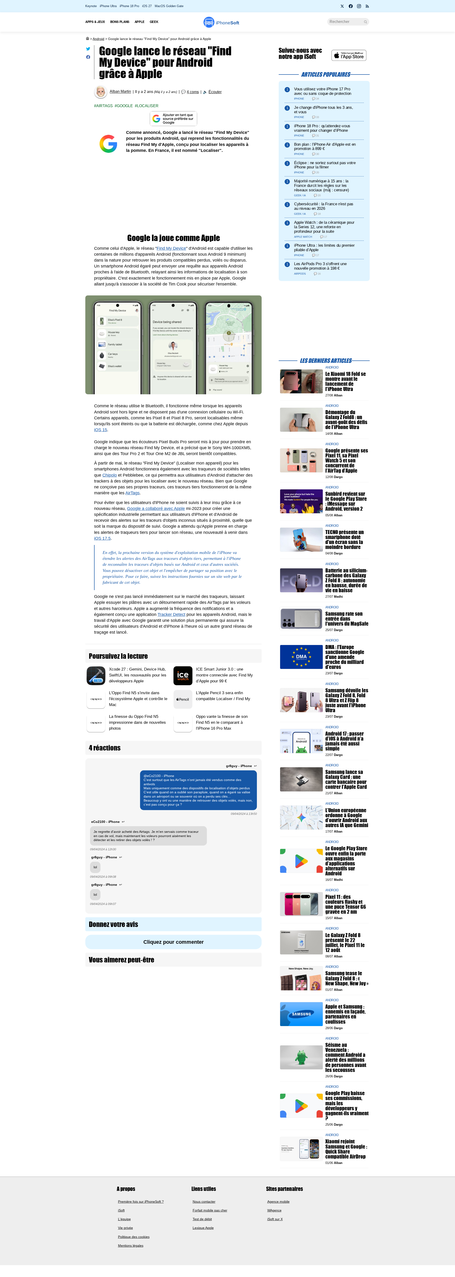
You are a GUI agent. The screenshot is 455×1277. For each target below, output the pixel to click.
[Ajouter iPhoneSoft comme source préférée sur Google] (173, 118)
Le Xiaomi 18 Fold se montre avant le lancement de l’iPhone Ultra (345, 381)
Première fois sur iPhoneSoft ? (141, 1201)
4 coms (193, 92)
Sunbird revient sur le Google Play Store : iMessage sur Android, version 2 (346, 501)
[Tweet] (88, 50)
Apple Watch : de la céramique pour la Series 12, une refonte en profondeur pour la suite (324, 227)
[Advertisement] (173, 194)
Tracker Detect (171, 614)
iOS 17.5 (102, 538)
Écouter (215, 92)
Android (98, 39)
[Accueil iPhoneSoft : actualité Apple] (87, 39)
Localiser (148, 106)
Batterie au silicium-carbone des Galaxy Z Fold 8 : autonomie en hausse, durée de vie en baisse (346, 580)
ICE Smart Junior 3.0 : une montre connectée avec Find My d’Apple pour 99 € (224, 675)
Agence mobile (278, 1201)
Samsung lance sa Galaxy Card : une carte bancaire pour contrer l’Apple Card (346, 779)
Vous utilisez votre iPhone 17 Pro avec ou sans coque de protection (322, 91)
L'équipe (124, 1219)
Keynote (91, 6)
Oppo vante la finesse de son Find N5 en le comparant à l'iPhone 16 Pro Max (222, 722)
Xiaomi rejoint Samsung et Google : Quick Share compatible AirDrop (346, 1149)
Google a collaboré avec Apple (156, 508)
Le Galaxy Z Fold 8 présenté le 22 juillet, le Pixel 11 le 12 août (345, 942)
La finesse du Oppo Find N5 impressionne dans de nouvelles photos (137, 722)
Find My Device (171, 248)
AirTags (132, 493)
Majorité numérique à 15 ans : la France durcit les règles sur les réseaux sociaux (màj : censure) (321, 185)
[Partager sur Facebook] (88, 58)
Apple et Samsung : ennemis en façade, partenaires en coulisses (345, 1014)
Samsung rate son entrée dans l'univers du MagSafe (347, 618)
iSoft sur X (275, 1219)
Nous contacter (204, 1201)
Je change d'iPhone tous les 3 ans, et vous (323, 109)
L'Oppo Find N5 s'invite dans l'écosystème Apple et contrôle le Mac (138, 699)
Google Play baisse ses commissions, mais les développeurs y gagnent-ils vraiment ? (347, 1106)
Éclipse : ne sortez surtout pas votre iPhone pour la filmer (324, 165)
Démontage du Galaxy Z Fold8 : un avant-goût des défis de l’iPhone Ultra (346, 420)
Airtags (104, 106)
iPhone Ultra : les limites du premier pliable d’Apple (324, 247)
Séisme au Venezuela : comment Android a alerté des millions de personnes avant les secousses (345, 1057)
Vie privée (125, 1228)
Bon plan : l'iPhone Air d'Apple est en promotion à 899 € (325, 146)
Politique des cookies (134, 1236)
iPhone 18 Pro (129, 6)
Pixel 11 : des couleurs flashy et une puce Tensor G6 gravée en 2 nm (345, 904)
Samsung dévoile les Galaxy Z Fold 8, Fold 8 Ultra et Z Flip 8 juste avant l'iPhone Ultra (346, 700)
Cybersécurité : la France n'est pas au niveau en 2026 (323, 206)
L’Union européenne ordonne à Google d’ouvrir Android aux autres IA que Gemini (346, 817)
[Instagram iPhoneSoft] (359, 7)
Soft (227, 22)
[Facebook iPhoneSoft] (350, 7)
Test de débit (202, 1219)
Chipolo (109, 475)
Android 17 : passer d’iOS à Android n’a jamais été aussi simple (344, 741)
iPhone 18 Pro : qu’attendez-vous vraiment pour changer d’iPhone (322, 128)
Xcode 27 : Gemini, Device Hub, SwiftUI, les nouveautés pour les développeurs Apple (137, 675)
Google (125, 106)
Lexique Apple (203, 1228)
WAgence (274, 1210)
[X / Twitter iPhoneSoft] (342, 7)
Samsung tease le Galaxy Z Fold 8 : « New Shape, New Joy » (347, 978)
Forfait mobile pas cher (210, 1210)
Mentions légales (130, 1245)
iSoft (121, 1210)
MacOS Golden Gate (169, 6)
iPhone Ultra (108, 6)
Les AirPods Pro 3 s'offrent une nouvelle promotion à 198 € (320, 266)
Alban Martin (120, 92)
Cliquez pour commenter (173, 942)
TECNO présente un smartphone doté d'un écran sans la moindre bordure (344, 540)
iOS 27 (147, 6)
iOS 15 (100, 429)
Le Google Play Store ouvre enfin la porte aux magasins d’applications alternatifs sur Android (346, 861)
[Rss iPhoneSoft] (367, 7)
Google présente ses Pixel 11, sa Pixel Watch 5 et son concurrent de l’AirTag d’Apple (346, 460)
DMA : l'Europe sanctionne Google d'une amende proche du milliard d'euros (344, 656)
